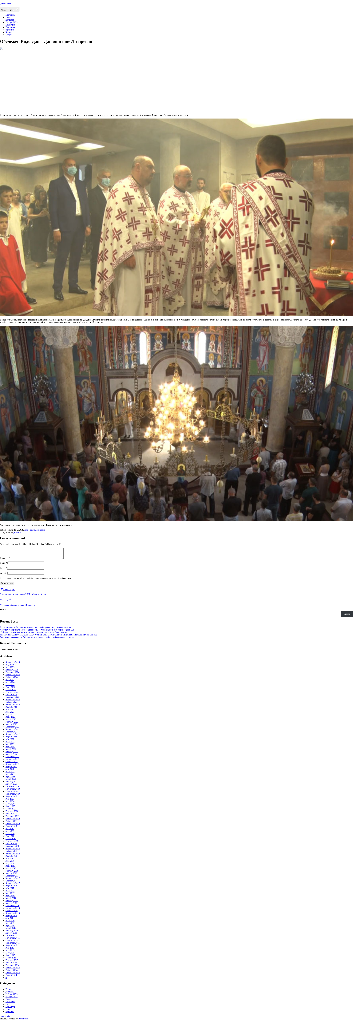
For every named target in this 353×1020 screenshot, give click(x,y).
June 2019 (10, 831)
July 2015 (10, 948)
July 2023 (10, 709)
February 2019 (12, 841)
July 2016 (10, 918)
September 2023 (13, 704)
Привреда (10, 27)
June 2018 (10, 861)
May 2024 (10, 684)
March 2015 (11, 958)
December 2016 (12, 905)
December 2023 (12, 697)
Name (3, 563)
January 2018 (11, 873)
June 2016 (10, 920)
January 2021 (11, 784)
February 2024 (12, 692)
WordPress (23, 1019)
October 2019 (12, 821)
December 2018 (12, 846)
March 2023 (11, 719)
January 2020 (11, 813)
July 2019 (10, 828)
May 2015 (10, 953)
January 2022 (11, 754)
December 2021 (12, 756)
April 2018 (10, 866)
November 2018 (13, 848)
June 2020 (10, 801)
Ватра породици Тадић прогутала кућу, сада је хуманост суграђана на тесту (35, 627)
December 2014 (12, 965)
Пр (7, 1004)
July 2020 (10, 799)
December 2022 (12, 727)
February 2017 (12, 900)
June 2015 (10, 950)
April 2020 (10, 806)
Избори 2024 (12, 996)
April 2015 (10, 955)
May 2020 (10, 804)
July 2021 (10, 769)
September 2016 (13, 913)
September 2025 (13, 662)
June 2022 (10, 741)
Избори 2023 (12, 22)
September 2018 (13, 853)
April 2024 (10, 687)
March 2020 (11, 809)
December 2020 (12, 786)
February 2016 (12, 930)
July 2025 (10, 664)
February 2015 (12, 960)
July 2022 (10, 739)
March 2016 (11, 928)
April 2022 (10, 746)
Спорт (8, 35)
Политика (10, 25)
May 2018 (10, 863)
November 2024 (13, 674)
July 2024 (10, 679)
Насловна (10, 15)
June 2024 (10, 682)
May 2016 (10, 923)
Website (3, 573)
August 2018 (11, 856)
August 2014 (11, 975)
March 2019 (11, 838)
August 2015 (11, 945)
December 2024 (12, 672)
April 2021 (10, 776)
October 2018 (12, 851)
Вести (8, 989)
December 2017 (12, 876)
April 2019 (10, 836)
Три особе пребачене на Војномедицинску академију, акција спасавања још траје (38, 637)
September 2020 (13, 794)
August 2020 (11, 796)
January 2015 (11, 963)
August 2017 (11, 886)
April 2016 (10, 925)
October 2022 (12, 732)
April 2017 (10, 895)
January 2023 (11, 724)
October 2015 (12, 940)
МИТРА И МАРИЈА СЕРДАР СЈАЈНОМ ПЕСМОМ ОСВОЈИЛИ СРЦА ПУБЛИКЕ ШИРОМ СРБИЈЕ (48, 635)
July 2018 (10, 858)
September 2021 (13, 764)
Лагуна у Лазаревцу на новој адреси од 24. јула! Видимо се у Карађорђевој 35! (37, 630)
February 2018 (12, 871)
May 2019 (10, 833)
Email (3, 568)
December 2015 (12, 935)
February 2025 (12, 669)
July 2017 (10, 888)
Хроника (10, 30)
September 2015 (13, 943)
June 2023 (10, 712)
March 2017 (11, 898)
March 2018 (11, 868)
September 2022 (13, 734)
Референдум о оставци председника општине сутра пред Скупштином (33, 632)
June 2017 (10, 890)
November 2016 (13, 908)
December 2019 (12, 816)
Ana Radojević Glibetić (34, 530)
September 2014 (13, 972)
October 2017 (12, 881)
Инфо (8, 17)
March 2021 (11, 779)
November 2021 (13, 759)
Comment (5, 558)
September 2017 (13, 883)
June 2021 (10, 771)
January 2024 (11, 694)
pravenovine (5, 3)
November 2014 (13, 967)
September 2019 (13, 823)
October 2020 (12, 791)
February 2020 (12, 811)
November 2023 (13, 699)
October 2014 (12, 970)
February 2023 (12, 722)
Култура (9, 32)
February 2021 (12, 781)
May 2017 (10, 893)
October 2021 (12, 761)
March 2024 (11, 689)
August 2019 (11, 826)
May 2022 (10, 744)
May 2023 (10, 714)
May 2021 (10, 774)
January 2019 (11, 843)
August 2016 (11, 915)
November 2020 (13, 789)
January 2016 (11, 933)
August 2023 (11, 707)
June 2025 (10, 667)
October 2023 (12, 702)
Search (3, 609)
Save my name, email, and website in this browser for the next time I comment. (37, 578)
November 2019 (13, 818)
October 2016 (12, 910)
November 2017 (13, 878)
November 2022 (13, 729)
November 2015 (13, 938)
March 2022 (11, 749)
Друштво (10, 20)
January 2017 (11, 903)
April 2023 (10, 717)
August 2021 (11, 766)
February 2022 (12, 751)
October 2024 (12, 677)
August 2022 (11, 737)
